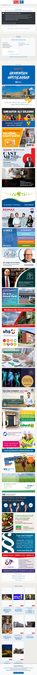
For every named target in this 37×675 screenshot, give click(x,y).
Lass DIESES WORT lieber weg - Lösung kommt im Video (18, 610)
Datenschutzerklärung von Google (11, 19)
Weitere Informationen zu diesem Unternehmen (18, 56)
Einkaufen (8, 47)
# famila (8, 28)
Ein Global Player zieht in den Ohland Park (18, 664)
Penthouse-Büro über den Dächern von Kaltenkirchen (18, 638)
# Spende (21, 28)
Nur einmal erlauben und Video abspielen (9, 23)
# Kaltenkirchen (17, 28)
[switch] (3, 13)
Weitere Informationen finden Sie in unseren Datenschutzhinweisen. (18, 670)
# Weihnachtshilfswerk (26, 28)
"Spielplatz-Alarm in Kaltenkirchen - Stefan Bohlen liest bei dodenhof (7, 611)
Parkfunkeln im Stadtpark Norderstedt (7, 664)
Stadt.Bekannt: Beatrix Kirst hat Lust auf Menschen (7, 637)
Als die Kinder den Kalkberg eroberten (30, 637)
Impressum (20, 45)
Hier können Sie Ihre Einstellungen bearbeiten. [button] (18, 669)
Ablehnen (15, 672)
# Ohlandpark (12, 28)
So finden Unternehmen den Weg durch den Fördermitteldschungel (29, 611)
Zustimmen (21, 672)
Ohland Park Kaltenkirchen (18, 40)
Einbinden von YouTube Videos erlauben (13, 13)
